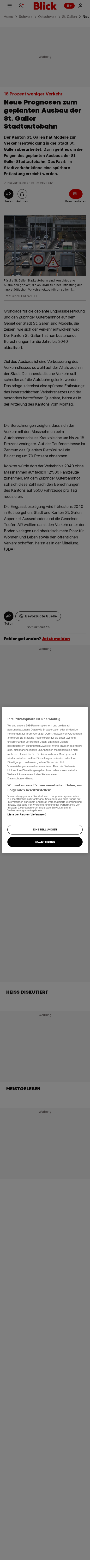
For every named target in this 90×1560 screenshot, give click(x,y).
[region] (45, 780)
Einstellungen (45, 829)
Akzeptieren (45, 841)
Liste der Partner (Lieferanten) (26, 814)
